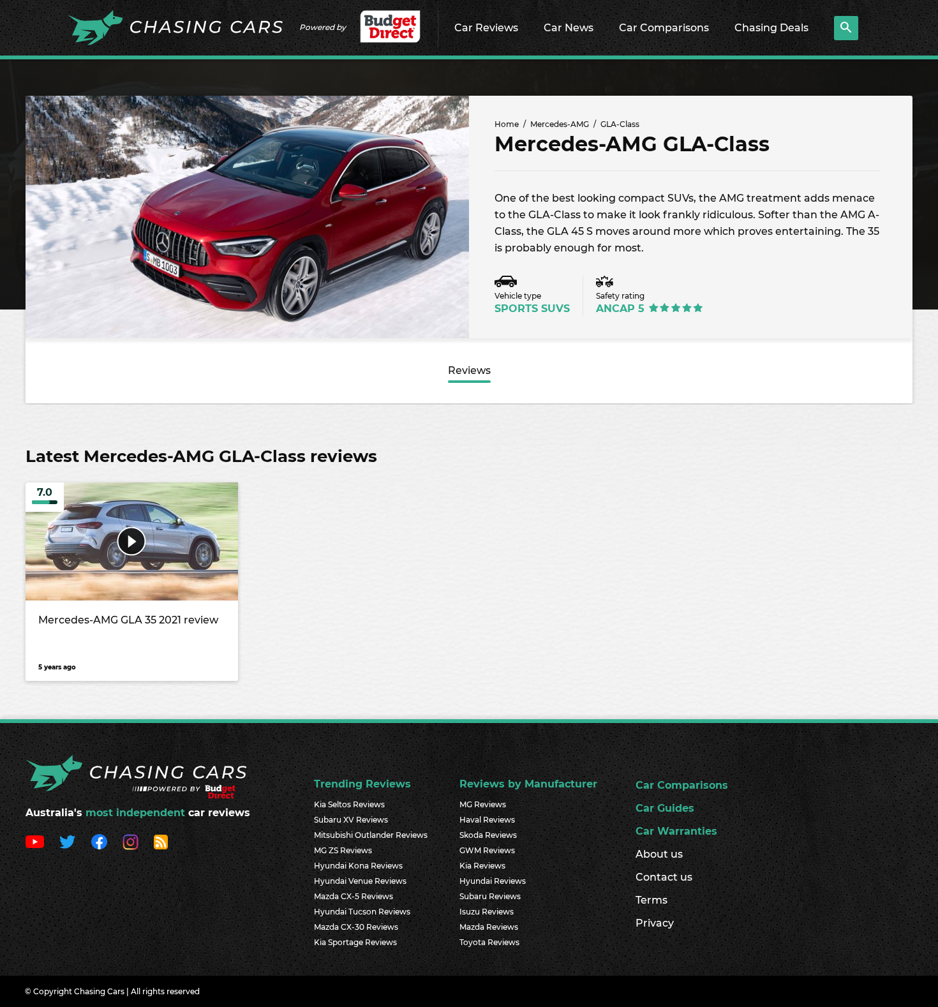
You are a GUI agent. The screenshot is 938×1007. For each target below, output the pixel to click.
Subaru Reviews (490, 896)
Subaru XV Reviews (351, 819)
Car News (568, 28)
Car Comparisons (664, 28)
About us (659, 854)
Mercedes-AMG (559, 124)
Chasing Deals (771, 28)
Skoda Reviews (488, 835)
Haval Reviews (487, 819)
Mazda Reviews (488, 927)
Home (507, 124)
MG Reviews (482, 804)
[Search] (846, 28)
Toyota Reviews (489, 942)
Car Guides (665, 808)
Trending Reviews (362, 784)
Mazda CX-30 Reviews (356, 927)
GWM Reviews (487, 850)
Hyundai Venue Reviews (360, 881)
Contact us (664, 877)
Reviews (469, 370)
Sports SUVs (532, 308)
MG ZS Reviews (343, 850)
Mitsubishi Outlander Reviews (371, 835)
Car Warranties (676, 831)
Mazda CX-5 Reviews (353, 896)
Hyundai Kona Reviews (358, 865)
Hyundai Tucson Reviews (362, 911)
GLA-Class (619, 124)
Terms (651, 900)
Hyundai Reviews (492, 881)
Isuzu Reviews (486, 911)
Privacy (655, 923)
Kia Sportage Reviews (355, 942)
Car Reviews (486, 28)
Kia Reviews (482, 865)
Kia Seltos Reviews (349, 804)
